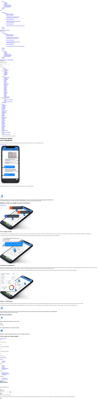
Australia (5, 71)
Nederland (6, 84)
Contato (5, 2)
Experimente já (2, 30)
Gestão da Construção (12, 16)
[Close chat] (3, 390)
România (5, 89)
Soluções (5, 13)
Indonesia (5, 73)
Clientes (3, 27)
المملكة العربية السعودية (8, 99)
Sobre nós (5, 53)
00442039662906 (10, 59)
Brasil (3, 104)
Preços (3, 28)
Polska (5, 88)
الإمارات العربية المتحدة (8, 101)
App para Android (5, 379)
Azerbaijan (6, 72)
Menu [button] (8, 30)
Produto (3, 12)
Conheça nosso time (7, 54)
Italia (5, 82)
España (5, 80)
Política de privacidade (5, 373)
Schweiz (5, 90)
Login (3, 8)
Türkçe (5, 95)
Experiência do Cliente (8, 5)
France (3, 114)
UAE (5, 100)
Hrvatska (3, 115)
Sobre (3, 1)
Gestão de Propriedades (13, 21)
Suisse (5, 94)
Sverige (3, 128)
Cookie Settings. (72, 396)
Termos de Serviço (5, 372)
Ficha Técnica (4, 374)
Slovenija (5, 93)
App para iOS (4, 378)
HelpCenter (4, 369)
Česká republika (6, 77)
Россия (5, 87)
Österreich (5, 86)
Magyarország (6, 83)
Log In (6, 30)
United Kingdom (7, 96)
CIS (4, 75)
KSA (5, 98)
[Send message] (10, 392)
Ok (0, 398)
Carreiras (5, 3)
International (4, 102)
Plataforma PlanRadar (9, 14)
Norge (5, 85)
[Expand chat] (1, 390)
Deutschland (6, 79)
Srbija (5, 91)
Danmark (5, 78)
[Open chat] (1, 393)
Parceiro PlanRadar (7, 6)
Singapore (5, 74)
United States (6, 69)
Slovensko (6, 92)
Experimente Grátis (3, 144)
